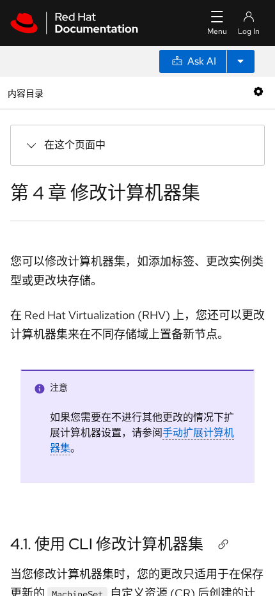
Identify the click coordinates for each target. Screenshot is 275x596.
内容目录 (25, 92)
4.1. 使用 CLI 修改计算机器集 (106, 544)
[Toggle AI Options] (240, 61)
